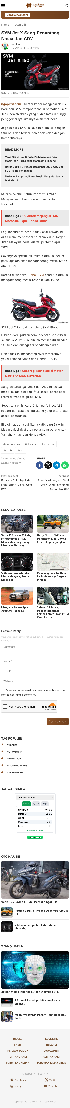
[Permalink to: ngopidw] (5, 45)
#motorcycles (11, 444)
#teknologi (15, 772)
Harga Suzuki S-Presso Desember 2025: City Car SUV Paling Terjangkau (52, 539)
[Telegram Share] (56, 465)
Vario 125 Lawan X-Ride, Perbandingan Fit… (30, 902)
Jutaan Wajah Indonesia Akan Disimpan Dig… (30, 991)
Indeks (17, 1038)
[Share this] (39, 465)
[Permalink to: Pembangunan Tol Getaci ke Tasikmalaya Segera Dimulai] (53, 561)
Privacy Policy (17, 1050)
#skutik (7, 450)
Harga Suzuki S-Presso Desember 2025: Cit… (41, 912)
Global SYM (35, 275)
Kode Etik (51, 1038)
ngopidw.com (11, 104)
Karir (18, 1044)
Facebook (20, 1080)
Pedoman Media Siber (51, 1062)
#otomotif (31, 444)
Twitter (53, 1080)
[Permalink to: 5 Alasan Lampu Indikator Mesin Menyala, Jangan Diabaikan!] (17, 561)
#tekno (12, 744)
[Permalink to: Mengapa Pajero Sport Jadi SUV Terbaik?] (17, 596)
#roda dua (48, 444)
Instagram (20, 1086)
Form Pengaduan (17, 1062)
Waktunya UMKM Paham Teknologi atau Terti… (40, 1016)
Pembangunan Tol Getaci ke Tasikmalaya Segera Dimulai (52, 576)
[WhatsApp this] (65, 465)
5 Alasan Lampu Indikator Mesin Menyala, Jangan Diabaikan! (17, 576)
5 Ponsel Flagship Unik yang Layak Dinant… (37, 1002)
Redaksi (51, 1044)
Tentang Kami (17, 1056)
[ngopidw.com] (35, 5)
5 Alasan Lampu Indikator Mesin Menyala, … (35, 926)
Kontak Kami (51, 1056)
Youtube (53, 1086)
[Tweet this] (48, 465)
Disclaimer (51, 1050)
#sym (20, 450)
